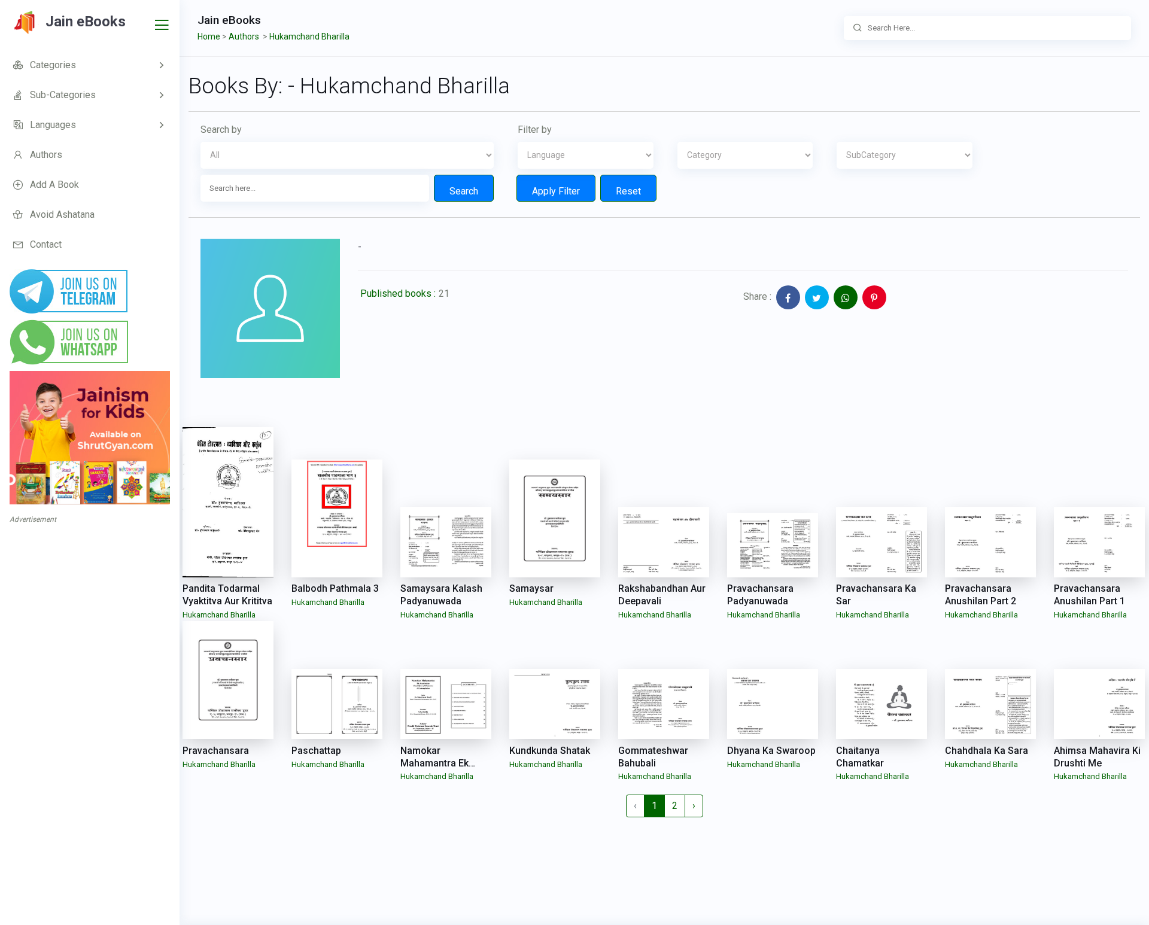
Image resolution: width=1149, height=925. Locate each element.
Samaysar (531, 588)
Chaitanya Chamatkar (860, 757)
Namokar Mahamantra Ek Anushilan (434, 763)
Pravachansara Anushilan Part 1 (1089, 595)
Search (463, 191)
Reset (628, 191)
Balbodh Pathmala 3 (335, 588)
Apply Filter (556, 191)
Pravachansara (216, 750)
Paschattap (316, 750)
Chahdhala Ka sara (986, 750)
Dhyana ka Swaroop (771, 750)
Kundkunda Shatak (549, 750)
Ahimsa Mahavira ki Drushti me (1097, 757)
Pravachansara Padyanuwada (760, 595)
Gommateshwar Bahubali (653, 757)
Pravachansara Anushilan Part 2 (980, 595)
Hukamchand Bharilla (219, 614)
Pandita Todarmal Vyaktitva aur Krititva (227, 595)
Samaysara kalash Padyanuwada (441, 595)
